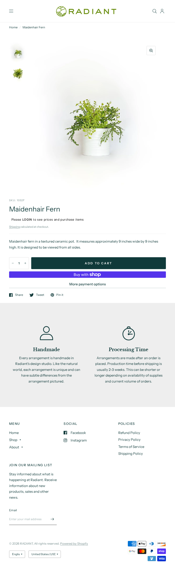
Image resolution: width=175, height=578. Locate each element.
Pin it (59, 295)
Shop (13, 440)
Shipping (14, 226)
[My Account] (162, 11)
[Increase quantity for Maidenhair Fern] (25, 263)
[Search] (154, 11)
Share (19, 295)
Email (13, 510)
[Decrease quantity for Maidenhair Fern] (12, 263)
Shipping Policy (130, 453)
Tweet (40, 295)
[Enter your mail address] (52, 519)
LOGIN (27, 219)
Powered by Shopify (74, 543)
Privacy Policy (129, 439)
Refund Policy (129, 433)
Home (13, 27)
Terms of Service (131, 446)
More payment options (87, 284)
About (14, 447)
